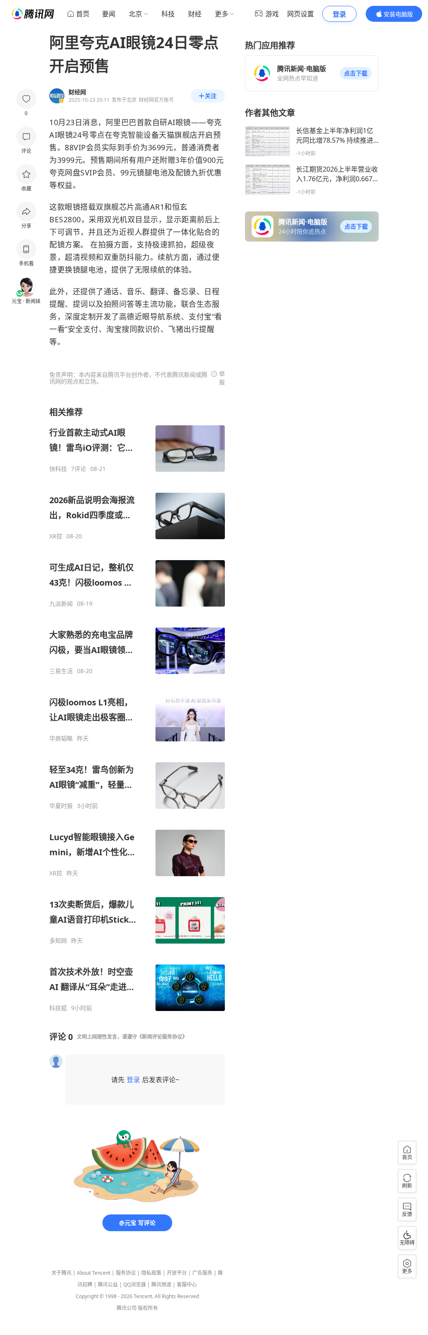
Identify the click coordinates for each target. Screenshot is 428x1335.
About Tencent (93, 1272)
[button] (356, 73)
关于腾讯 (61, 1272)
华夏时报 (61, 806)
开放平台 (177, 1272)
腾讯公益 (108, 1284)
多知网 (58, 941)
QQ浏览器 (134, 1284)
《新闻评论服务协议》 (162, 1036)
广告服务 (202, 1272)
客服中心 (187, 1284)
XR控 (55, 536)
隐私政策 (151, 1272)
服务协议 (126, 1272)
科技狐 (58, 1008)
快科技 (58, 469)
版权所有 (148, 1308)
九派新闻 (61, 604)
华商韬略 (61, 738)
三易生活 (61, 671)
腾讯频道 (161, 1284)
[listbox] (137, 709)
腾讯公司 (127, 1308)
